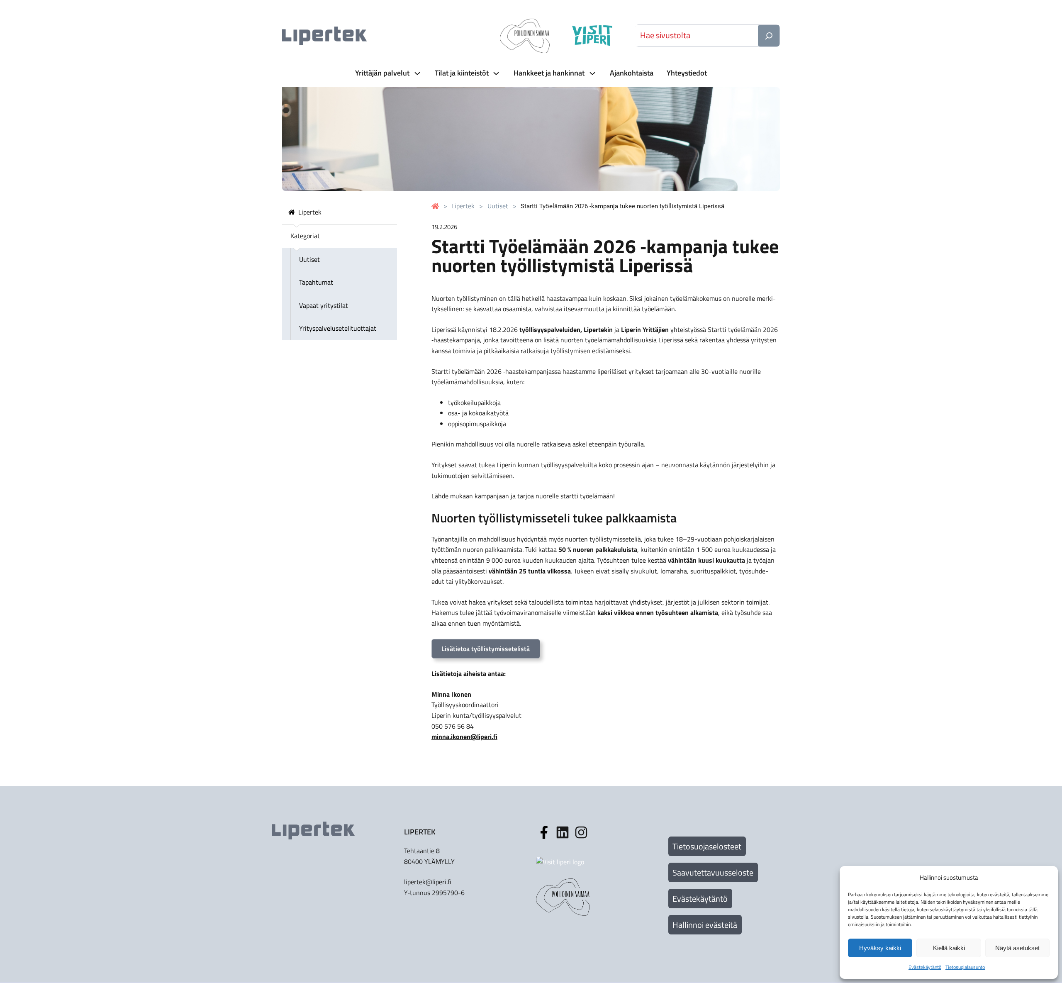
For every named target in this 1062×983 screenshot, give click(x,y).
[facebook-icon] (544, 832)
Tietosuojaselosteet (706, 846)
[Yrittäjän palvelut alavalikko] (416, 73)
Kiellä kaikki (949, 947)
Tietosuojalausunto (965, 967)
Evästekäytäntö (700, 898)
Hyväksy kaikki (880, 947)
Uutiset (497, 206)
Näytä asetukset (1017, 947)
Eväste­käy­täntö (925, 967)
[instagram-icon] (562, 832)
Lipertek (463, 206)
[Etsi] (768, 35)
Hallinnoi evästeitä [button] (704, 924)
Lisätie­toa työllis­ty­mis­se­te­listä (485, 649)
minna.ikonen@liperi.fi (464, 737)
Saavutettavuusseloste (712, 872)
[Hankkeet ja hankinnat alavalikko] (592, 73)
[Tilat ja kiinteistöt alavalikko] (495, 73)
